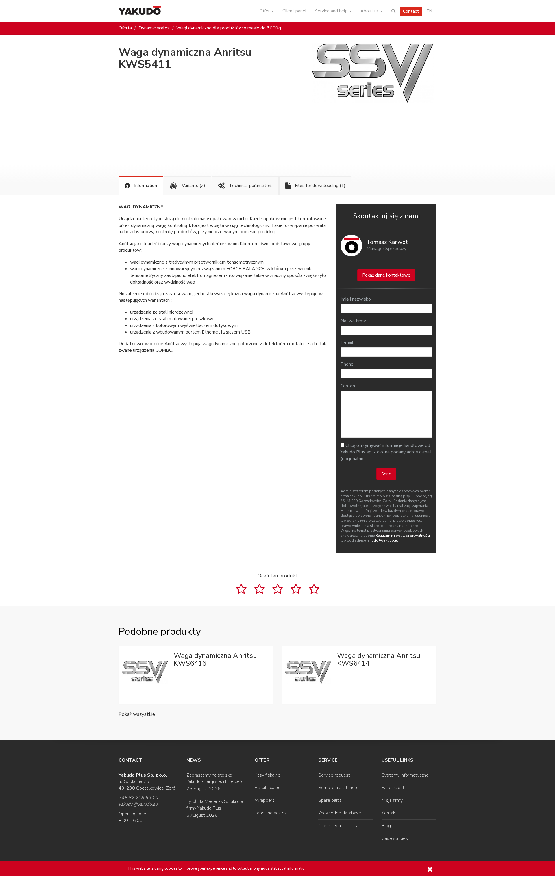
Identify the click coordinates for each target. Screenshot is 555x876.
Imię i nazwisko (356, 299)
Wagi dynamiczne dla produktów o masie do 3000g (228, 28)
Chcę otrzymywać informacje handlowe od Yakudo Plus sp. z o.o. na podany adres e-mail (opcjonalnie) (386, 452)
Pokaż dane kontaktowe (386, 275)
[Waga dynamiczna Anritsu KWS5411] (372, 73)
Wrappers (265, 800)
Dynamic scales (154, 28)
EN (429, 11)
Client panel (294, 11)
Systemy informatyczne (405, 775)
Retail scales (267, 787)
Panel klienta (394, 787)
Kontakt (389, 813)
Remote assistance (337, 787)
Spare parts (330, 800)
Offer (265, 11)
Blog (386, 826)
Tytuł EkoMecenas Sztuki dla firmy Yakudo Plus (214, 804)
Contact (411, 11)
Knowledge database (339, 813)
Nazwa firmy (353, 321)
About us (370, 11)
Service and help (332, 11)
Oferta (125, 28)
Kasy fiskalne (267, 775)
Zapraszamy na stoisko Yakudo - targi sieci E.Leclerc (214, 778)
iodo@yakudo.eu (385, 540)
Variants (193, 185)
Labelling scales (271, 813)
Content (349, 386)
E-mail (347, 342)
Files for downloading (319, 185)
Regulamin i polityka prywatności (402, 535)
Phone (347, 364)
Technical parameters (250, 185)
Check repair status (337, 826)
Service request (334, 775)
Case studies (395, 838)
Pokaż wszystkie (137, 714)
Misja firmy (392, 800)
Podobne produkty (160, 631)
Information (145, 185)
